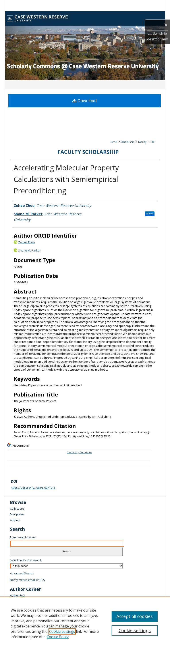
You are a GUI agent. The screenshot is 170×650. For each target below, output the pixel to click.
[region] (85, 623)
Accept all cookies (134, 616)
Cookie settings (62, 631)
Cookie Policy (58, 636)
